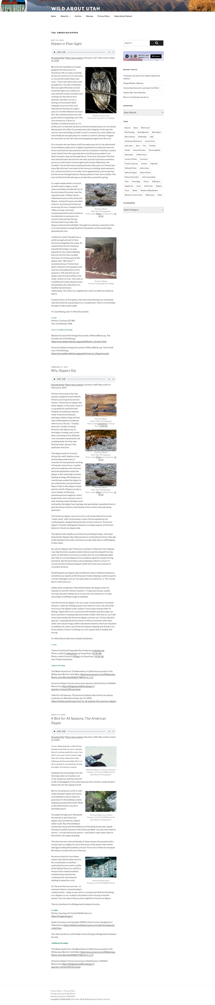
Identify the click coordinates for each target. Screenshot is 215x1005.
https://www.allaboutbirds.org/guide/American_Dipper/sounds (80, 353)
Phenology (136, 181)
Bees (136, 128)
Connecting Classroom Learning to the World (141, 88)
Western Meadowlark (149, 190)
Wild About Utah (75, 8)
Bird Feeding (129, 132)
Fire (144, 146)
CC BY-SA (99, 656)
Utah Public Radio (77, 999)
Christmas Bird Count (133, 141)
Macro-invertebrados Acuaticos (136, 97)
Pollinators (156, 181)
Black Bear (156, 132)
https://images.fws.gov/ (62, 916)
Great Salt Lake (139, 150)
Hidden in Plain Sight (66, 44)
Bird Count (145, 128)
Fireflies (152, 146)
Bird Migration (143, 132)
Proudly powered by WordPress (63, 994)
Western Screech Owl (133, 195)
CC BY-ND (103, 426)
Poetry (146, 181)
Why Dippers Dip (63, 370)
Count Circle (150, 141)
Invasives (144, 159)
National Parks (130, 168)
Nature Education (132, 177)
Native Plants (145, 172)
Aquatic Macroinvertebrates (134, 92)
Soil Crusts (148, 186)
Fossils (127, 150)
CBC (152, 137)
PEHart (98, 214)
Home (53, 16)
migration (154, 163)
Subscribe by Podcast (123, 16)
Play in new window (74, 58)
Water (134, 190)
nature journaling (148, 177)
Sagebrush (129, 186)
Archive (78, 16)
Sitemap (89, 16)
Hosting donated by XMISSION (63, 996)
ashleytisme (102, 424)
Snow (138, 186)
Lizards (144, 163)
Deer (138, 146)
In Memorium (141, 155)
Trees (127, 190)
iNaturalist (129, 155)
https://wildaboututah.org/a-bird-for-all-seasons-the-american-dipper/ (83, 701)
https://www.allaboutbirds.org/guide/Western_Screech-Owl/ (79, 341)
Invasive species (131, 163)
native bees (144, 168)
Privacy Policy (104, 16)
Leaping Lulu (98, 650)
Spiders (159, 186)
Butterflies (142, 137)
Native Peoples (131, 172)
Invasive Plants (131, 159)
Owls (127, 181)
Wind (160, 195)
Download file (57, 58)
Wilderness (149, 195)
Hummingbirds (154, 150)
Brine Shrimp (130, 137)
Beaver (128, 128)
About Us (64, 16)
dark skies (129, 146)
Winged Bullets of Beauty (133, 83)
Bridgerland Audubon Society (98, 999)
